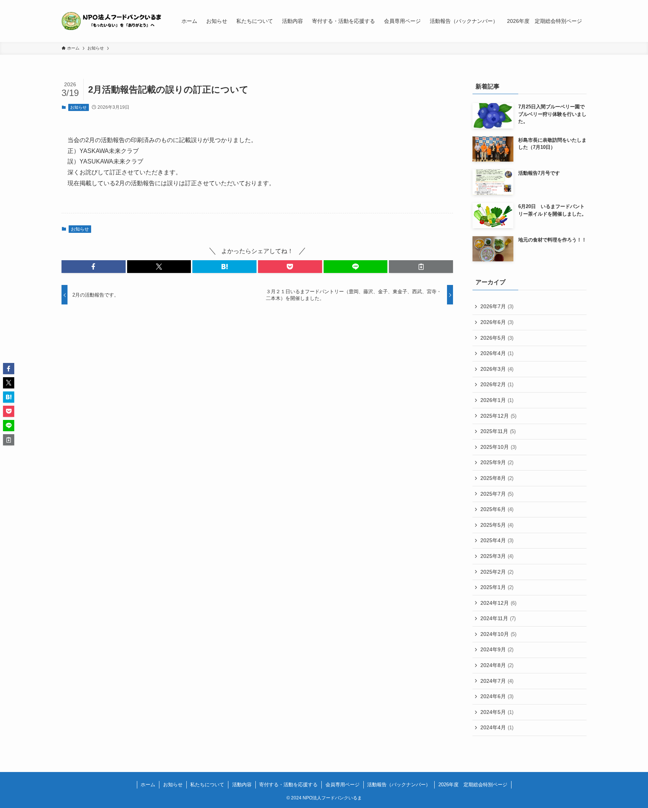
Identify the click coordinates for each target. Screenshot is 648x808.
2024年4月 (496, 727)
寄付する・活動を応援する (288, 784)
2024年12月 (498, 603)
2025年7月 (496, 494)
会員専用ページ (343, 784)
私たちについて (207, 784)
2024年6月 (496, 696)
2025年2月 (496, 572)
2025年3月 (496, 556)
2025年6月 (496, 509)
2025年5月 (496, 525)
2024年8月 (496, 665)
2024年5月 (496, 712)
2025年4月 (496, 540)
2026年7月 (496, 306)
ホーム (148, 784)
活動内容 (242, 784)
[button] (94, 266)
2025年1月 (496, 587)
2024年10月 (498, 634)
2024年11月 (498, 618)
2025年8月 (496, 478)
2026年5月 (496, 338)
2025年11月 (498, 431)
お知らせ (78, 107)
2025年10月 (498, 447)
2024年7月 (496, 681)
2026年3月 (496, 369)
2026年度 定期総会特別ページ (472, 784)
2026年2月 (496, 384)
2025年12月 (498, 416)
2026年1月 (496, 400)
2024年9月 (496, 649)
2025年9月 (496, 462)
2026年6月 (496, 322)
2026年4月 (496, 353)
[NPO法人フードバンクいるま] (112, 21)
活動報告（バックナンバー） (398, 784)
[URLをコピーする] (421, 266)
